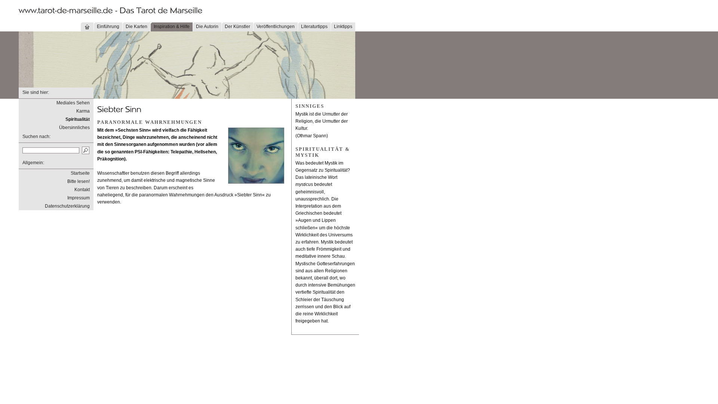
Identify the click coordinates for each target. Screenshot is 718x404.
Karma (83, 111)
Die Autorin (207, 26)
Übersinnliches (74, 127)
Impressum (78, 198)
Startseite (80, 173)
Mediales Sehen (73, 102)
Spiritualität (77, 119)
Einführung (108, 26)
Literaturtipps (314, 26)
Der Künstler (237, 26)
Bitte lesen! (78, 181)
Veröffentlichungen (276, 26)
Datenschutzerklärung (67, 206)
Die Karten (136, 26)
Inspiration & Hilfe (172, 26)
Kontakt (82, 189)
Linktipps (343, 26)
